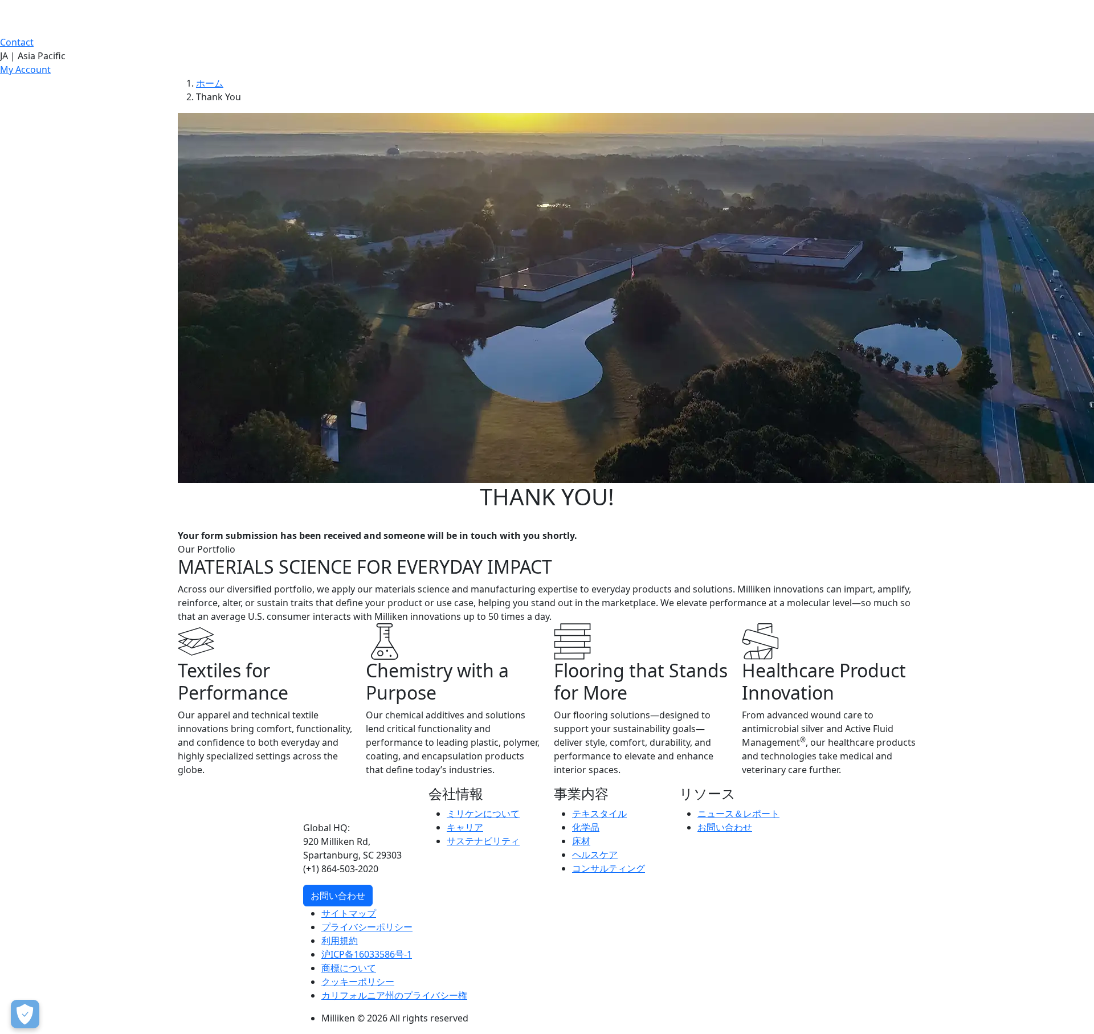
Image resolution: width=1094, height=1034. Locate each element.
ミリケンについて (483, 813)
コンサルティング (608, 868)
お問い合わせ (338, 895)
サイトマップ (348, 913)
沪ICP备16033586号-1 (366, 954)
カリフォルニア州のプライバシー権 (394, 995)
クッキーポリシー (357, 981)
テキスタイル (599, 813)
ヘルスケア (595, 854)
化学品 (585, 827)
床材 (581, 841)
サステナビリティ (483, 841)
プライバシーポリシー (367, 927)
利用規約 (339, 940)
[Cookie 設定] (25, 1014)
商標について (348, 968)
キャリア (465, 827)
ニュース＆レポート (738, 813)
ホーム (209, 83)
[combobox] (547, 56)
